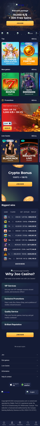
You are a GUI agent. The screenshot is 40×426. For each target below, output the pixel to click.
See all (34, 39)
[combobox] (31, 392)
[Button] (15, 128)
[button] (38, 33)
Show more (20, 264)
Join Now (20, 23)
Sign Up (7, 128)
